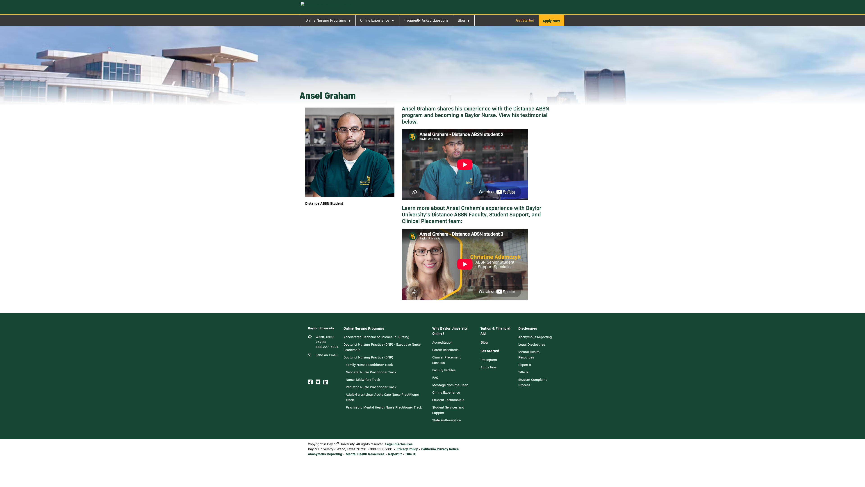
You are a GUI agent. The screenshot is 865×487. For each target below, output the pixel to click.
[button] (551, 20)
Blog (461, 20)
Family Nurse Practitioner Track (369, 364)
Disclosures (527, 328)
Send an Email (326, 355)
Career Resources (445, 349)
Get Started (525, 20)
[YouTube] (331, 382)
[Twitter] (319, 382)
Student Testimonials (448, 399)
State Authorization (446, 420)
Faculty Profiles (443, 370)
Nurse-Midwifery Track (363, 379)
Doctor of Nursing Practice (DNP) (368, 357)
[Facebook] (311, 382)
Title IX (523, 372)
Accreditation (442, 342)
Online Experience (374, 20)
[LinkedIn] (326, 382)
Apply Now (488, 367)
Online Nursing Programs (325, 20)
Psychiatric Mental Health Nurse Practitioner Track (384, 407)
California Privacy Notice (440, 448)
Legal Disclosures (531, 344)
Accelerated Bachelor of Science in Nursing (376, 337)
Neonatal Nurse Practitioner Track (371, 372)
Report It (524, 364)
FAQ (435, 377)
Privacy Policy (407, 448)
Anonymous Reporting (535, 337)
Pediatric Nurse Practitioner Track (371, 387)
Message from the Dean (450, 385)
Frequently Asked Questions (425, 20)
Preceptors (488, 359)
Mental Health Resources (365, 453)
